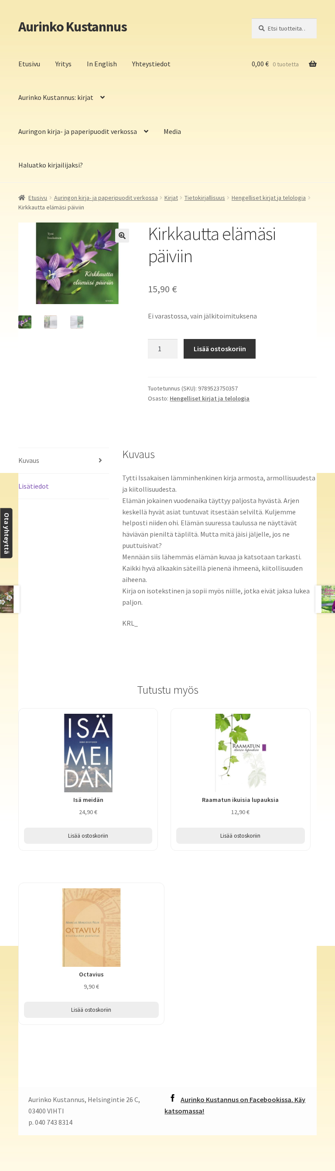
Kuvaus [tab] (28, 460)
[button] (122, 236)
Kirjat (171, 198)
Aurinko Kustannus (72, 26)
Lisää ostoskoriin (220, 348)
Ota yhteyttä (6, 533)
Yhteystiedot (151, 63)
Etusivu (29, 63)
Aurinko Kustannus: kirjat (55, 97)
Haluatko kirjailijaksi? (50, 165)
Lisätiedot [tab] (33, 486)
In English (102, 63)
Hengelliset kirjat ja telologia (269, 198)
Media (172, 131)
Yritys (63, 63)
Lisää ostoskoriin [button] (88, 835)
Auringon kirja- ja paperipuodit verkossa (77, 131)
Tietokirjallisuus (205, 198)
